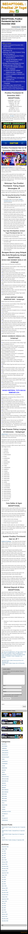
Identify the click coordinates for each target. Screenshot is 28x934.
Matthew (18, 27)
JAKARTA (4, 770)
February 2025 (5, 862)
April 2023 (4, 910)
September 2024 (5, 872)
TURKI (3, 815)
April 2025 (4, 857)
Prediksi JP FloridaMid (6, 656)
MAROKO (4, 787)
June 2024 (4, 879)
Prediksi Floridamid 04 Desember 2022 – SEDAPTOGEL (13, 45)
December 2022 (5, 918)
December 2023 (5, 892)
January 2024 (4, 890)
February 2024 (5, 888)
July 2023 (4, 903)
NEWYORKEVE (5, 789)
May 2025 (4, 855)
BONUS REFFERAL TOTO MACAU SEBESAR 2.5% (15, 78)
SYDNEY (4, 807)
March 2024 (4, 886)
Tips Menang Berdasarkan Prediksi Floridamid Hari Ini (15, 56)
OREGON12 (4, 800)
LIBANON (4, 783)
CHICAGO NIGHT (5, 757)
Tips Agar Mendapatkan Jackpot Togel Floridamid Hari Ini (14, 60)
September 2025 (5, 846)
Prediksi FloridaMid (7, 653)
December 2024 (5, 866)
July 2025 (4, 851)
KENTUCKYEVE (5, 776)
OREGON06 (4, 796)
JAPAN (3, 772)
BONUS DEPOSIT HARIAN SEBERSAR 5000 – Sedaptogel (14, 71)
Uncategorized (5, 818)
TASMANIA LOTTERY (6, 811)
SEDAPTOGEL (4, 434)
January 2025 (4, 864)
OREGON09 (4, 798)
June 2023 (4, 905)
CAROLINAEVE (5, 752)
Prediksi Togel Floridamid (7, 167)
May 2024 (4, 881)
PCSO (3, 802)
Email (4, 688)
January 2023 (4, 916)
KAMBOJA (4, 774)
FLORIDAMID (4, 763)
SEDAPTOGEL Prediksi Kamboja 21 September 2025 (13, 840)
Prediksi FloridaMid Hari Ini (6, 654)
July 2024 (4, 877)
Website (4, 691)
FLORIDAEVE (5, 761)
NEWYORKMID (5, 792)
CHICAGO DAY (5, 754)
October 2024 (4, 870)
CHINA (3, 759)
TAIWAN (3, 809)
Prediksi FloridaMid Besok (17, 653)
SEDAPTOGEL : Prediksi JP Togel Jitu (14, 7)
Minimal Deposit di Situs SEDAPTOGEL (13, 88)
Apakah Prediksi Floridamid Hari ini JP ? (13, 87)
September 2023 (5, 899)
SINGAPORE (4, 805)
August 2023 (4, 901)
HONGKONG (4, 768)
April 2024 (4, 883)
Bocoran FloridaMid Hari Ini (9, 651)
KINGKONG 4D (5, 781)
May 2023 (4, 907)
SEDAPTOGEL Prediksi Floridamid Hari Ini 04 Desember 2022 (11, 21)
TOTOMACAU (5, 813)
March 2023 (4, 912)
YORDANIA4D (5, 820)
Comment (5, 674)
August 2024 (4, 875)
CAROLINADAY (5, 750)
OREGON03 (4, 794)
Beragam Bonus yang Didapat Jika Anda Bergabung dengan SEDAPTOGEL (13, 64)
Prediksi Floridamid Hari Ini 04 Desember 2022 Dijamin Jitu (13, 49)
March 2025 (4, 859)
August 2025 (4, 849)
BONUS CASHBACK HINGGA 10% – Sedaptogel (15, 75)
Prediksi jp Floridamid (6, 541)
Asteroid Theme (24, 932)
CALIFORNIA (4, 746)
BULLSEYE (4, 744)
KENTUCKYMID (5, 778)
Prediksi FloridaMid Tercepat (19, 654)
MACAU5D (4, 785)
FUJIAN (3, 765)
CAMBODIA (4, 748)
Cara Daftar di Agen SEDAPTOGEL (12, 85)
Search (2, 704)
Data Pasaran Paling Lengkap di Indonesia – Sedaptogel (14, 82)
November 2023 (5, 894)
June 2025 (4, 853)
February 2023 (5, 914)
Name (4, 685)
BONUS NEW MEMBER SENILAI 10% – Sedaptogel (14, 67)
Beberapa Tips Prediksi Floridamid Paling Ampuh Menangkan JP (14, 53)
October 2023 (4, 896)
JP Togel (12, 115)
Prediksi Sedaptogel (15, 656)
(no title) (3, 837)
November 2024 (5, 868)
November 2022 (5, 920)
